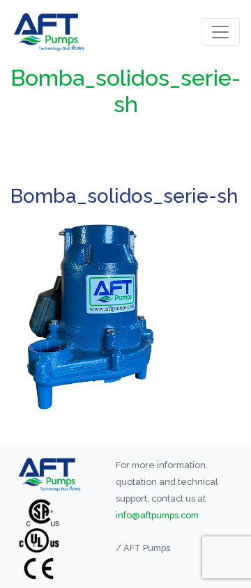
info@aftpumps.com (157, 515)
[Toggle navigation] (220, 32)
